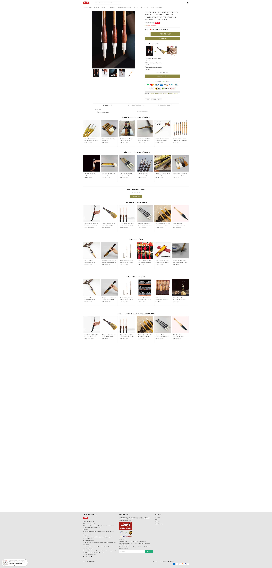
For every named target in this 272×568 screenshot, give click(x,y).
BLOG (142, 7)
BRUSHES (96, 7)
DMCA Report (156, 561)
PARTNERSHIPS (159, 7)
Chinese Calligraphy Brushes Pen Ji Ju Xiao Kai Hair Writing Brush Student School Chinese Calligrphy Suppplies (91, 139)
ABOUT (152, 7)
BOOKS (136, 7)
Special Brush (166, 93)
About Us (157, 517)
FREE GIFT (85, 7)
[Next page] (190, 133)
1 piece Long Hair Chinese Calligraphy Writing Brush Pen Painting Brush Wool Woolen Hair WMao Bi (127, 174)
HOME (90, 7)
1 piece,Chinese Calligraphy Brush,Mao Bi (108, 139)
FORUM (147, 7)
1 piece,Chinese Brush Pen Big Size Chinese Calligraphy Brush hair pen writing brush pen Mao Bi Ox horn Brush (180, 174)
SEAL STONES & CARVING (124, 7)
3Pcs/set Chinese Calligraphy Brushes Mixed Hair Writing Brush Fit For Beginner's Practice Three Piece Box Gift (162, 261)
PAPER (103, 7)
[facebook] (84, 556)
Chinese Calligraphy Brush (156, 93)
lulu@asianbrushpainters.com (89, 554)
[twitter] (87, 556)
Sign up (149, 551)
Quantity (147, 31)
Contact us (157, 521)
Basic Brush (172, 93)
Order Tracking (158, 523)
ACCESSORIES (111, 7)
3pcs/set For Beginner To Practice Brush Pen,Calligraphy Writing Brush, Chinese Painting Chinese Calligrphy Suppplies (145, 224)
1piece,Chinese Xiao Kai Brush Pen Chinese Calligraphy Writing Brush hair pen (145, 139)
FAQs (156, 519)
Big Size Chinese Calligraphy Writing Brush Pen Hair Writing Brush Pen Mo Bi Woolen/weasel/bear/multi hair (127, 139)
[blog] (92, 556)
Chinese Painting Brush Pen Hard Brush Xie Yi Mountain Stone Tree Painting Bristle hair (179, 139)
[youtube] (89, 556)
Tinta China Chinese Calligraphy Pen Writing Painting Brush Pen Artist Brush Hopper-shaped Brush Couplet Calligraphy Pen (179, 224)
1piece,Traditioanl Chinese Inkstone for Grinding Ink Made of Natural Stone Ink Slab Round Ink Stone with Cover (145, 298)
